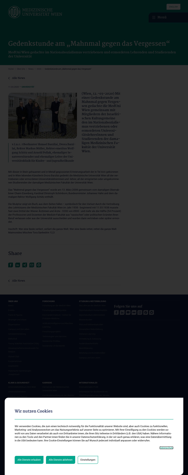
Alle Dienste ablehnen (60, 459)
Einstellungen (87, 459)
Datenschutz (166, 447)
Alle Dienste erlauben (29, 459)
